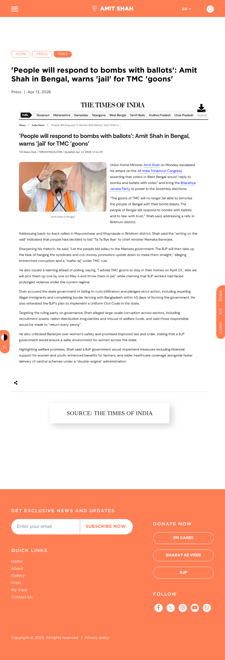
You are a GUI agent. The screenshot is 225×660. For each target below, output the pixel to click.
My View (19, 590)
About (17, 568)
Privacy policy (97, 637)
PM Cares (183, 538)
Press (42, 54)
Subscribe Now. (106, 527)
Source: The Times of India (110, 413)
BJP (183, 572)
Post (63, 54)
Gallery (18, 575)
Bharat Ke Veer (183, 555)
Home (21, 54)
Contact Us (22, 597)
